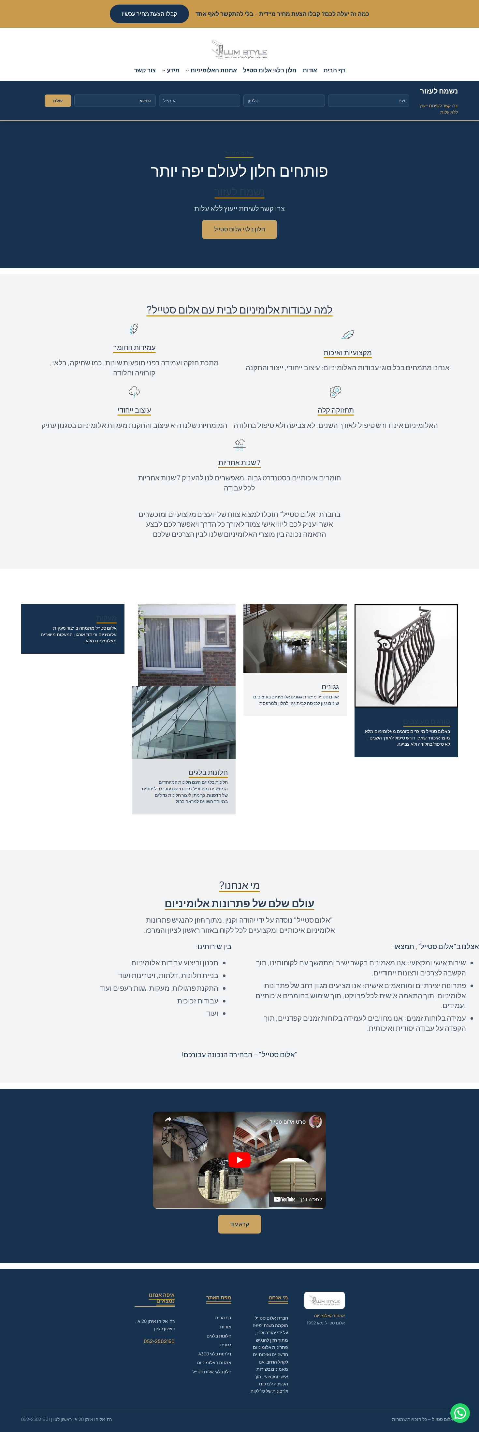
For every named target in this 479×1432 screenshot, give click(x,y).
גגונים (225, 1344)
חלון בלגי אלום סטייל (239, 229)
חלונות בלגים (219, 1336)
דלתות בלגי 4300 (214, 1354)
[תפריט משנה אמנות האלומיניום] (187, 70)
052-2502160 (159, 1341)
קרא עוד (239, 1224)
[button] (460, 1413)
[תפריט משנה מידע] (164, 70)
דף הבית (223, 1317)
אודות (225, 1326)
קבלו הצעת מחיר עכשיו (149, 14)
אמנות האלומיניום (214, 1362)
